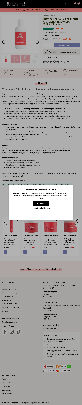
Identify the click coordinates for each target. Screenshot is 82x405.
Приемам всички (41, 203)
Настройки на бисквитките (41, 208)
